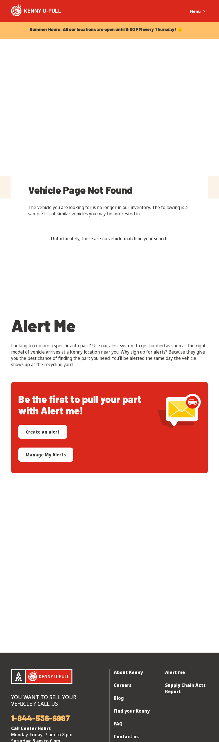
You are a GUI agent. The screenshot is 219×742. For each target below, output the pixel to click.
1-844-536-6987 (40, 718)
